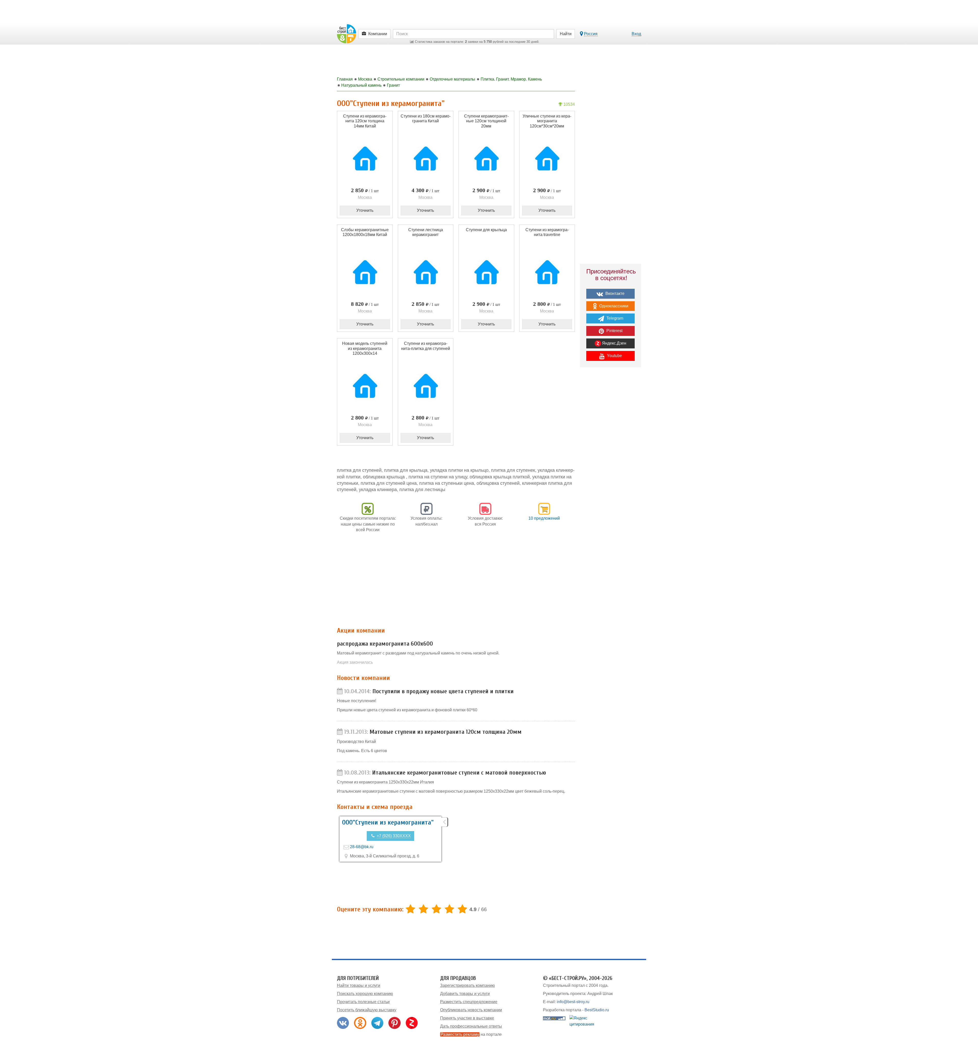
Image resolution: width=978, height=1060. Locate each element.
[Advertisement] (456, 582)
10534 (568, 104)
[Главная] (346, 33)
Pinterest (613, 331)
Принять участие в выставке (467, 1018)
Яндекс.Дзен (613, 343)
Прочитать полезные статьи (363, 1002)
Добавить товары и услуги (465, 993)
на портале (471, 1034)
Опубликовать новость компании (471, 1010)
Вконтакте (614, 293)
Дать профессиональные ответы (471, 1026)
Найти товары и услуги (358, 985)
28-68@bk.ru (361, 847)
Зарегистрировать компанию (467, 985)
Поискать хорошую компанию (365, 993)
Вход (636, 34)
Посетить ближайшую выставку (366, 1010)
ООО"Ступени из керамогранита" (388, 822)
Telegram (614, 318)
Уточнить (364, 210)
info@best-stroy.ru (573, 1002)
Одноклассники (613, 306)
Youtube (614, 356)
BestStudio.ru (597, 1010)
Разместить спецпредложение (468, 1002)
